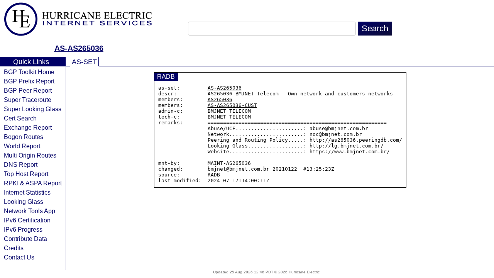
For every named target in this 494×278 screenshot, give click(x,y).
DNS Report (20, 164)
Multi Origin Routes (30, 155)
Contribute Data (25, 238)
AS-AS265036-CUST (232, 105)
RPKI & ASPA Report (33, 183)
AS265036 (220, 94)
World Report (22, 145)
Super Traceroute (27, 99)
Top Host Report (26, 173)
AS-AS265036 (78, 48)
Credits (14, 247)
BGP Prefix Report (29, 81)
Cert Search (20, 118)
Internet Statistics (27, 192)
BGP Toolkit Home (29, 71)
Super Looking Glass (32, 108)
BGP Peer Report (28, 90)
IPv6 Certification (27, 220)
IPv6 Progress (23, 229)
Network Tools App (29, 210)
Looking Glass (23, 201)
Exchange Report (28, 127)
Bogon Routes (23, 136)
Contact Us (19, 257)
